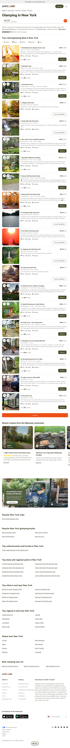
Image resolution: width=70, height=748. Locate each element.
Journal (4, 690)
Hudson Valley (41, 29)
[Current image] (8, 79)
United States (10, 10)
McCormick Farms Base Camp (20, 453)
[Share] (8, 47)
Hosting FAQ (22, 699)
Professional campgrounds (26, 690)
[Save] (4, 47)
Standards (22, 696)
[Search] (65, 21)
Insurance (21, 693)
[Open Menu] (66, 6)
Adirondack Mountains (9, 29)
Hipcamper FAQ (7, 699)
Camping (24, 10)
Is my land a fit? (23, 687)
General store (6, 687)
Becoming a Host (24, 684)
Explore (4, 10)
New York (17, 10)
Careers (4, 693)
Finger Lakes (39, 27)
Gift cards (5, 684)
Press (3, 696)
